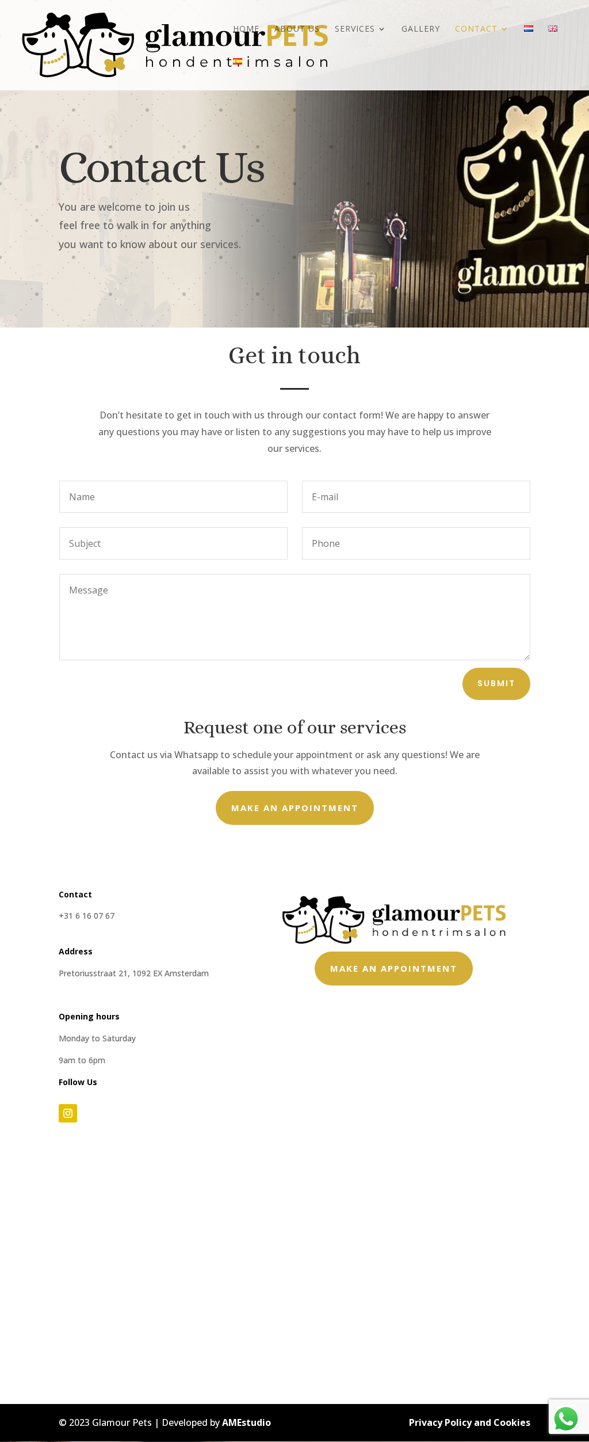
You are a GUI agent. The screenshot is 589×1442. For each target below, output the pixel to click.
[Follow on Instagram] (68, 1113)
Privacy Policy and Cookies (469, 1422)
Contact (476, 29)
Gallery (420, 29)
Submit (496, 683)
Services (355, 29)
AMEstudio (246, 1422)
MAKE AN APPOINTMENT (294, 807)
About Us (297, 29)
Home (246, 29)
